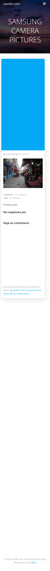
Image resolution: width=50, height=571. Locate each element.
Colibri (33, 562)
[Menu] (44, 3)
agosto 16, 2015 (22, 154)
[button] (23, 173)
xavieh (9, 154)
